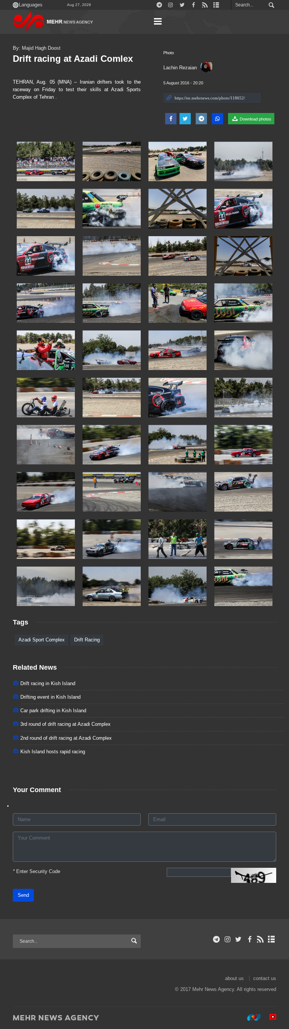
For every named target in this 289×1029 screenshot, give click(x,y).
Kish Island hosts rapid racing (52, 751)
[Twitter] (238, 939)
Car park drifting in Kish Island (53, 710)
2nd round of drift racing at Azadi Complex (66, 738)
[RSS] (260, 939)
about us (234, 978)
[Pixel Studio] (269, 1017)
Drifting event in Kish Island (50, 697)
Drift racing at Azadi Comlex (73, 58)
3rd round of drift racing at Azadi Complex (65, 724)
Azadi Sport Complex (41, 640)
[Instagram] (227, 939)
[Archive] (271, 939)
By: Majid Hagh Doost (37, 48)
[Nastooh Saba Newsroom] (250, 1017)
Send (23, 895)
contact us (264, 978)
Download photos (255, 119)
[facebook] (249, 939)
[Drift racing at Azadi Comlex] (46, 161)
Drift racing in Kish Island (47, 683)
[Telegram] (216, 939)
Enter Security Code (36, 871)
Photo (168, 52)
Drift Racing (87, 640)
